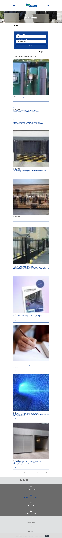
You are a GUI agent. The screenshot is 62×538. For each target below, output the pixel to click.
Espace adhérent (31, 513)
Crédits (31, 527)
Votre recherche (20, 34)
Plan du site (31, 531)
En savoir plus (31, 536)
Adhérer (31, 505)
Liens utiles (31, 518)
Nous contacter (31, 497)
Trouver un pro (31, 489)
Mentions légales (31, 522)
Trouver (31, 45)
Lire (15, 103)
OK (46, 535)
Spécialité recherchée (22, 39)
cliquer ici (27, 536)
